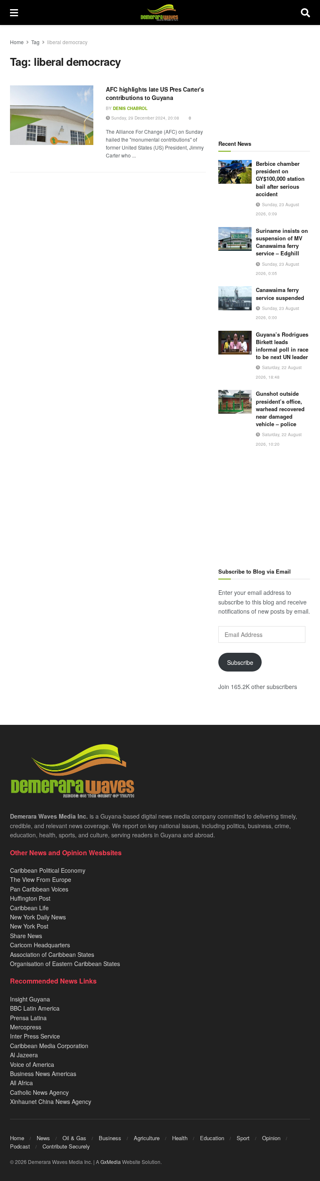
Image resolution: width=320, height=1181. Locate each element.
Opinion (271, 1138)
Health (180, 1138)
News (43, 1138)
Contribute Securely (66, 1146)
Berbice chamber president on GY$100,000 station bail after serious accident (280, 179)
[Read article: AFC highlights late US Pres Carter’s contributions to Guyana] (51, 115)
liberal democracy (67, 41)
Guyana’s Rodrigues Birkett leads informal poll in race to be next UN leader (282, 345)
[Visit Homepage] (159, 12)
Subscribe (240, 662)
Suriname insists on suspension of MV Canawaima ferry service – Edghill (282, 242)
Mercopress (25, 1027)
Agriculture (147, 1138)
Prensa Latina (28, 1018)
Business (110, 1138)
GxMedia (110, 1161)
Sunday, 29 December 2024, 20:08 (144, 118)
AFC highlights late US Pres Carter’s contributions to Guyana (155, 93)
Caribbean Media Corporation (49, 1045)
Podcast (20, 1146)
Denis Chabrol (130, 108)
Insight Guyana (30, 999)
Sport (243, 1138)
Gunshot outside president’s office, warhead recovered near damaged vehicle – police (280, 409)
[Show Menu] (14, 12)
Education (212, 1138)
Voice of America (32, 1064)
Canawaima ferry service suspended (280, 293)
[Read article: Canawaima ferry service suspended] (235, 298)
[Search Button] (305, 12)
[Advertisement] (264, 79)
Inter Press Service (35, 1036)
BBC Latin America (35, 1008)
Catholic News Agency (39, 1092)
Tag (35, 41)
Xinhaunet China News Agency (50, 1101)
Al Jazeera (24, 1055)
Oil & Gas (74, 1138)
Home (17, 41)
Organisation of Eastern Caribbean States (65, 963)
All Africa (21, 1083)
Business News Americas (43, 1073)
